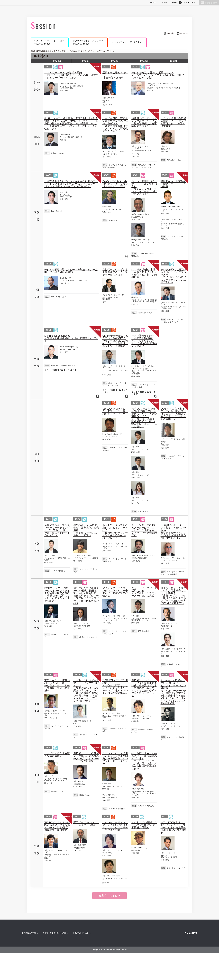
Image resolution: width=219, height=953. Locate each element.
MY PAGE (153, 2)
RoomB (86, 61)
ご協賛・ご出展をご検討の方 (54, 933)
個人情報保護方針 (29, 933)
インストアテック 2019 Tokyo (127, 42)
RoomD (144, 61)
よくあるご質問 (189, 3)
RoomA (57, 61)
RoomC (115, 61)
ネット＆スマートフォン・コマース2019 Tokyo (49, 42)
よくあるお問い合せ (81, 933)
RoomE (173, 61)
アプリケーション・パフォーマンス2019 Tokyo (88, 42)
